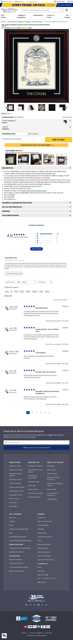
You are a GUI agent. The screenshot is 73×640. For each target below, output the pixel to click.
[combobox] (29, 282)
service (47, 291)
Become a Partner (15, 560)
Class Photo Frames (16, 491)
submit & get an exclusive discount (36, 448)
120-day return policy (12, 207)
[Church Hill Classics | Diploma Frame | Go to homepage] (9, 10)
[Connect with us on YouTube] (39, 605)
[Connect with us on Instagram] (34, 605)
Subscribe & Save (44, 544)
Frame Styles (51, 489)
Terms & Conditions (36, 633)
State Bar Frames (15, 480)
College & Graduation (21, 16)
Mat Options (51, 470)
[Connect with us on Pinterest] (42, 605)
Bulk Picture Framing (16, 571)
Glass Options (52, 474)
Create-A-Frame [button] (50, 16)
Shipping (6, 211)
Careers (12, 521)
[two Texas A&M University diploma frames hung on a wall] (61, 159)
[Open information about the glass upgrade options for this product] (7, 127)
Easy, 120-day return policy (11, 139)
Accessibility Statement (17, 537)
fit (11, 291)
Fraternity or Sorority (35, 493)
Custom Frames (15, 483)
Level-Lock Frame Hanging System (34, 191)
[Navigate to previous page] (23, 412)
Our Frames (67, 16)
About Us (12, 518)
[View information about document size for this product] (23, 117)
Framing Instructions (45, 537)
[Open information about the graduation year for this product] (29, 133)
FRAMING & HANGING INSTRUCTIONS (17, 203)
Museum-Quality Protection (53, 478)
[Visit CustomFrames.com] (31, 1)
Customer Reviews (10, 215)
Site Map (49, 633)
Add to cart (59, 139)
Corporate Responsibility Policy (20, 541)
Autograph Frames (16, 495)
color (6, 291)
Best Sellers (13, 506)
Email (39, 567)
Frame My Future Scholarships (20, 548)
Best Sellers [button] (3, 16)
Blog (10, 533)
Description (7, 168)
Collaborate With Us (16, 552)
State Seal (32, 486)
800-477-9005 (43, 575)
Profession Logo (34, 482)
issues (22, 291)
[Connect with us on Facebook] (26, 605)
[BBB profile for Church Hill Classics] (22, 618)
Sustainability (52, 499)
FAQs (39, 541)
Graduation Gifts (34, 497)
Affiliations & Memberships (18, 529)
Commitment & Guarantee (52, 494)
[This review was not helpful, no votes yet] (66, 321)
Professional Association (32, 477)
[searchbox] (11, 282)
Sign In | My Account (45, 521)
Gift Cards (13, 503)
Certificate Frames (16, 470)
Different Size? (67, 117)
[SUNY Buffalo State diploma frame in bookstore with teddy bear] (23, 159)
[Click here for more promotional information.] (52, 145)
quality (28, 291)
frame (16, 291)
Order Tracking (43, 525)
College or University (35, 466)
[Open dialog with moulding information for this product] (14, 120)
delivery (35, 291)
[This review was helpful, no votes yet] (63, 321)
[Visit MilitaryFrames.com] (19, 1)
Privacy (23, 633)
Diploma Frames (15, 466)
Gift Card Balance (44, 552)
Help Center (42, 582)
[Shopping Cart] (66, 10)
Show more (8, 296)
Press (11, 525)
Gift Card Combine (44, 556)
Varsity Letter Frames (16, 487)
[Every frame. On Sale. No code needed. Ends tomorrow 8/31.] (36, 5)
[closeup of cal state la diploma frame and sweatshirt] (36, 159)
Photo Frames (14, 499)
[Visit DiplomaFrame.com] (6, 1)
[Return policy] (36, 618)
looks (41, 291)
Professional (37, 15)
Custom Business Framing (18, 567)
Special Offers (43, 548)
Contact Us (42, 518)
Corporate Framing (16, 563)
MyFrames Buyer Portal (46, 560)
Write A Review (36, 249)
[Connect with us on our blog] (46, 605)
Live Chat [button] (41, 571)
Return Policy (42, 533)
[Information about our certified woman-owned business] (51, 618)
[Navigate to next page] (49, 412)
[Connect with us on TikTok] (30, 605)
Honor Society (33, 489)
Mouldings (51, 466)
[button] (70, 1)
